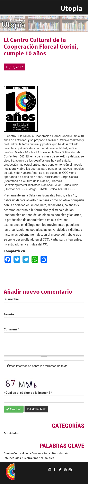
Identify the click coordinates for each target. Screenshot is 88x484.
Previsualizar (36, 409)
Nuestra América (32, 458)
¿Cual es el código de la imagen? (28, 392)
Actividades (11, 433)
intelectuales (12, 458)
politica (49, 458)
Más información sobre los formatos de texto (39, 366)
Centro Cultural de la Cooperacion (26, 453)
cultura (54, 453)
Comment (11, 329)
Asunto (9, 314)
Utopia (71, 8)
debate (64, 453)
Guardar (15, 409)
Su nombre (11, 299)
